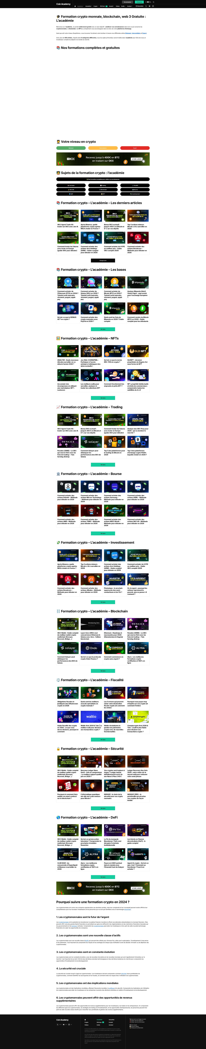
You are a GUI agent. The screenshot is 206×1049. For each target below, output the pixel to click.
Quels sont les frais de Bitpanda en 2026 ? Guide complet (114, 319)
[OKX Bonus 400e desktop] (103, 159)
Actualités (111, 1019)
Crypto (86, 1022)
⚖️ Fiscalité (135, 185)
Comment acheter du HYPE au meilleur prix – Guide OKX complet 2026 (114, 249)
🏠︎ (85, 1019)
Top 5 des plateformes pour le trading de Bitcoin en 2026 (114, 453)
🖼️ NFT (103, 194)
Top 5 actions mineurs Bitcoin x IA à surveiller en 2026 (137, 227)
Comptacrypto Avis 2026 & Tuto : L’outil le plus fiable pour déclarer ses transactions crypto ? (137, 729)
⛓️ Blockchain (103, 189)
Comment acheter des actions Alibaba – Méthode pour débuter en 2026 (91, 590)
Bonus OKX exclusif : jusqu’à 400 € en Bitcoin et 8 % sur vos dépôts (114, 227)
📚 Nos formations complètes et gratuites (88, 48)
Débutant (128, 33)
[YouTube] (149, 6)
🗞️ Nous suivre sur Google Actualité (138, 1019)
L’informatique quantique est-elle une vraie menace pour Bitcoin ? (90, 796)
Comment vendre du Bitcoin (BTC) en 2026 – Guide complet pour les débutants (138, 319)
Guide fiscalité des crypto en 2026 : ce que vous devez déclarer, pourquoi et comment (67, 729)
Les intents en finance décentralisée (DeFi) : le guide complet (136, 841)
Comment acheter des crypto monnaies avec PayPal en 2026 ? (89, 319)
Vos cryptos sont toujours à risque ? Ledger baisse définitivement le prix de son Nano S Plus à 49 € (114, 773)
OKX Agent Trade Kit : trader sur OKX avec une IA (67, 226)
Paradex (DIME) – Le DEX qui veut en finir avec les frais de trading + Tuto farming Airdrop (66, 454)
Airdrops (100, 1022)
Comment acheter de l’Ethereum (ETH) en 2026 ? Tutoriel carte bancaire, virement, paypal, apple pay (67, 295)
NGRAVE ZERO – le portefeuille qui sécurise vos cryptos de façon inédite (136, 797)
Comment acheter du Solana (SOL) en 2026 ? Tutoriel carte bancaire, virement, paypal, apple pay (90, 295)
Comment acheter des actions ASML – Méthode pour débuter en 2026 (136, 497)
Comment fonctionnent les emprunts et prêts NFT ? (114, 385)
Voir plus (103, 329)
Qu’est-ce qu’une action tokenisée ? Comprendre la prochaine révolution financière (91, 842)
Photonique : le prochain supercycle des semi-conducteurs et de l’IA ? (113, 590)
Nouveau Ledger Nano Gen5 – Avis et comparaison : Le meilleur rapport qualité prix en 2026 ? (91, 773)
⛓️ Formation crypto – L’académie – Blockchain (92, 611)
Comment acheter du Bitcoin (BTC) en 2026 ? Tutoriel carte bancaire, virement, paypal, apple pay (113, 295)
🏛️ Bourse (135, 189)
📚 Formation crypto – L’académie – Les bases (91, 270)
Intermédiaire (136, 33)
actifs (87, 940)
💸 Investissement (135, 194)
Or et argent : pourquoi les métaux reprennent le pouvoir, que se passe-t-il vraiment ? (137, 591)
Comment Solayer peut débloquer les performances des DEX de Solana (91, 454)
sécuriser (124, 973)
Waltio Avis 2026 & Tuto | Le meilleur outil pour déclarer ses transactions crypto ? (91, 728)
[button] (148, 2)
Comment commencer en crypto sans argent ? (113, 658)
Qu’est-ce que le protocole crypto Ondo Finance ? (91, 658)
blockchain (127, 909)
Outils (98, 1025)
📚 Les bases (71, 185)
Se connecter (127, 2)
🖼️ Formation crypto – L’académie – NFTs (87, 338)
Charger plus (103, 260)
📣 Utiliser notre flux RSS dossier (137, 1022)
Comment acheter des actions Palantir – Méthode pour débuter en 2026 (67, 497)
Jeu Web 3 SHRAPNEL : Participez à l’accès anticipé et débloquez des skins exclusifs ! (90, 363)
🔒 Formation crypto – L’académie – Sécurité (90, 749)
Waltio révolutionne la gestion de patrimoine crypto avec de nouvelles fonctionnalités (113, 729)
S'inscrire (139, 2)
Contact (111, 1025)
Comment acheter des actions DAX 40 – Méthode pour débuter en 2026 (137, 521)
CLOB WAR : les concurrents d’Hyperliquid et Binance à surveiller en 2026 (67, 866)
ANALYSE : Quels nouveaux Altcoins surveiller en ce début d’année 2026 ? (67, 362)
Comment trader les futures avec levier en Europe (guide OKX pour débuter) (67, 249)
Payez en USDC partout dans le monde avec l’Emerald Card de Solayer (114, 865)
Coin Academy (63, 4)
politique (111, 988)
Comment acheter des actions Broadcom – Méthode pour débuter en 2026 (137, 250)
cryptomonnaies (64, 922)
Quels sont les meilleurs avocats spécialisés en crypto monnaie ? (90, 704)
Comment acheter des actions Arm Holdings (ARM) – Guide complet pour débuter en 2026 (89, 250)
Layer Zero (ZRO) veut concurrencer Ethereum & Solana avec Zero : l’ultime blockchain (91, 636)
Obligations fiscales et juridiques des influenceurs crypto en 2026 (67, 704)
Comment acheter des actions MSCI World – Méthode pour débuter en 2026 (114, 522)
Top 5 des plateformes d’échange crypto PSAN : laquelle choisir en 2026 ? (137, 453)
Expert (144, 33)
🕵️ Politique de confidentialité (136, 1027)
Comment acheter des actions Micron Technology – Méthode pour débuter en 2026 (91, 498)
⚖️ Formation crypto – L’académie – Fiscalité (90, 680)
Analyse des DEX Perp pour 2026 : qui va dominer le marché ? (137, 431)
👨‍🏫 (103, 179)
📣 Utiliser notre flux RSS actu (136, 1020)
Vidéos (86, 1025)
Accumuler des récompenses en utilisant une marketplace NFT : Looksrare (66, 387)
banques (74, 926)
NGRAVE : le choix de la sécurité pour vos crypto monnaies (113, 796)
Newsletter (140, 6)
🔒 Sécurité (71, 189)
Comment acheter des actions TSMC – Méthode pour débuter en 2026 (90, 521)
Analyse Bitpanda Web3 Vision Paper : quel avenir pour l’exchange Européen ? (137, 294)
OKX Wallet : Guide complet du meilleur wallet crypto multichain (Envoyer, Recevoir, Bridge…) (67, 636)
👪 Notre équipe (133, 1025)
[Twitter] (146, 6)
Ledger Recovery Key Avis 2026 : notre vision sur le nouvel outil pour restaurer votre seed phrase (137, 773)
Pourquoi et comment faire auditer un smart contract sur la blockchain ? (67, 796)
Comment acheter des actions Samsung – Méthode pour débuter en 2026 (114, 498)
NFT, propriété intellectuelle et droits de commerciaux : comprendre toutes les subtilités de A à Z (137, 387)
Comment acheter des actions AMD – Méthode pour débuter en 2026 (66, 521)
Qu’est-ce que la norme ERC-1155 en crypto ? (113, 361)
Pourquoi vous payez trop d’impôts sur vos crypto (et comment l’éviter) (137, 704)
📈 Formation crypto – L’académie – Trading (89, 407)
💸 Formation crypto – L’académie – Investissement (95, 542)
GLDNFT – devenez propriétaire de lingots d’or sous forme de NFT (137, 362)
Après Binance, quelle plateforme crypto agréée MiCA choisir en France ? (90, 227)
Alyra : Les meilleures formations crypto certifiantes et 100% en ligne (136, 660)
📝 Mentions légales (134, 1026)
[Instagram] (153, 6)
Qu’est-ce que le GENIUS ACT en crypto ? (66, 318)
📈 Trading (103, 185)
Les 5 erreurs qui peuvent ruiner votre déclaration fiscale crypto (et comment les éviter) (114, 705)
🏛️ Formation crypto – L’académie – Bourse (89, 474)
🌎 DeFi (71, 194)
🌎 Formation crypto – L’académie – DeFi (87, 817)
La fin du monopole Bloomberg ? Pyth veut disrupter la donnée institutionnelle (112, 842)
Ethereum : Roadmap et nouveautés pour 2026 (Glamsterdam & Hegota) (113, 635)
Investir (111, 1022)
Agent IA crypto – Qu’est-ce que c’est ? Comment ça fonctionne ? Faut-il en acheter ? (138, 866)
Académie (99, 1019)
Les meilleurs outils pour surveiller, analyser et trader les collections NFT (90, 386)
